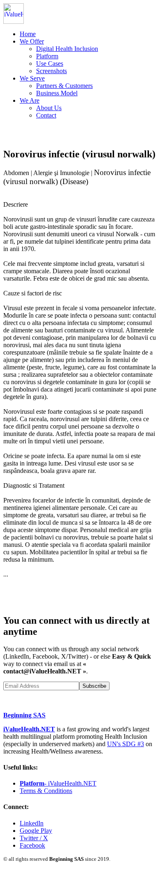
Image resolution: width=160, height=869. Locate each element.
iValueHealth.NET (29, 729)
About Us (49, 107)
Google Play (36, 830)
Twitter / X (34, 837)
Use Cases (49, 63)
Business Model (57, 93)
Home (28, 33)
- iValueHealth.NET (58, 783)
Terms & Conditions (46, 790)
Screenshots (51, 70)
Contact (46, 115)
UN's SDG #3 (125, 743)
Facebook (32, 845)
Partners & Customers (64, 85)
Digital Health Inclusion (67, 48)
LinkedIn (31, 823)
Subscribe (94, 686)
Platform (47, 56)
